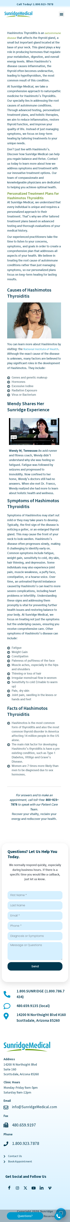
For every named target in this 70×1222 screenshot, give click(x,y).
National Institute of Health (40, 349)
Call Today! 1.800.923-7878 (35, 4)
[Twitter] (25, 1188)
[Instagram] (17, 1188)
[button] (61, 14)
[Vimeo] (49, 1188)
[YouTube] (33, 1188)
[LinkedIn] (41, 1188)
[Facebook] (9, 1188)
